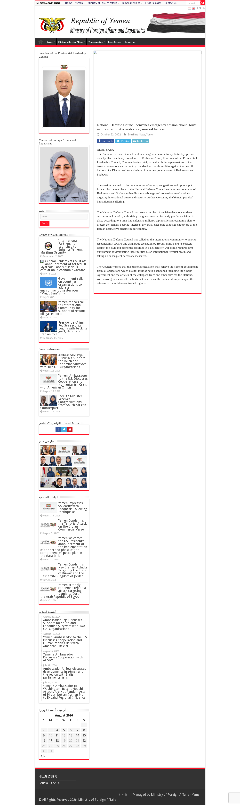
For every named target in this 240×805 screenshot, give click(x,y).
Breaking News (136, 134)
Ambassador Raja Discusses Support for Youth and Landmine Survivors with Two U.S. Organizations (63, 361)
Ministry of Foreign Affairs (102, 2)
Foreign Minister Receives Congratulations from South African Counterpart (63, 402)
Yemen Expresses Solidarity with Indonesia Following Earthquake (72, 507)
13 (70, 735)
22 (84, 741)
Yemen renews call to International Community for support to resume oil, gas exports (63, 308)
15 (84, 735)
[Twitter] (200, 8)
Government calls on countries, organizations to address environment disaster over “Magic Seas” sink (61, 286)
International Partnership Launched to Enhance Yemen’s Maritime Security (61, 246)
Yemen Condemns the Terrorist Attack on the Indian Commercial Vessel (72, 525)
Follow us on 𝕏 (48, 776)
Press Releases (153, 2)
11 (57, 735)
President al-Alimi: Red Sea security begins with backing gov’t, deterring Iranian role (63, 328)
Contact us (170, 2)
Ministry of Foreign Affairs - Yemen (176, 794)
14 (77, 735)
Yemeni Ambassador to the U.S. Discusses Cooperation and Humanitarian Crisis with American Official (64, 381)
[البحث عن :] (202, 2)
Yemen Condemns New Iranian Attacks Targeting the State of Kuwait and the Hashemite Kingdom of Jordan (63, 570)
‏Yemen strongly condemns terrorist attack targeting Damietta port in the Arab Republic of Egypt (63, 591)
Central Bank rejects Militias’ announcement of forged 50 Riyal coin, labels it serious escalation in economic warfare (63, 265)
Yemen (79, 2)
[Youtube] (203, 8)
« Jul (43, 756)
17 (50, 741)
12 (63, 735)
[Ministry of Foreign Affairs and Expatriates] (120, 22)
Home (68, 2)
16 (43, 741)
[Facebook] (197, 8)
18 (57, 741)
